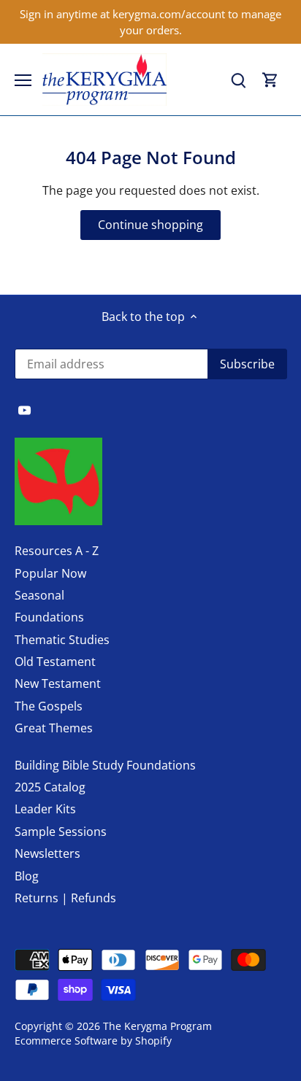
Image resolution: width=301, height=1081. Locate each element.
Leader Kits (45, 809)
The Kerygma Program (157, 1026)
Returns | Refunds (65, 898)
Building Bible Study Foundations (105, 765)
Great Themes (54, 728)
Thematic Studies (62, 640)
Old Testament (55, 662)
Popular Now (50, 573)
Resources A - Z (57, 551)
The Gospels (49, 706)
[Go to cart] (270, 80)
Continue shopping (150, 225)
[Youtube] (24, 409)
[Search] (238, 80)
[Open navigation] (23, 80)
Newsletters (47, 853)
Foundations (49, 617)
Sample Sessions (61, 832)
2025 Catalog (50, 787)
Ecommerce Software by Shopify (93, 1040)
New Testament (58, 683)
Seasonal (39, 595)
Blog (27, 876)
